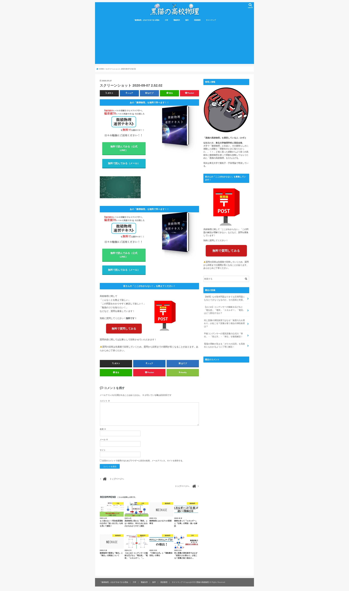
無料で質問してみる (124, 328)
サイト (103, 450)
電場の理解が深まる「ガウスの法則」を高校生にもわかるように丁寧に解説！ (224, 345)
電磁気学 (176, 20)
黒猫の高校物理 (202, 582)
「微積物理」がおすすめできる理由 (146, 20)
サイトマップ (211, 20)
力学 (166, 20)
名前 (103, 429)
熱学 (187, 20)
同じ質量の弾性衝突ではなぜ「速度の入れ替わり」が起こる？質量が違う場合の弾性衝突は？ (224, 323)
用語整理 (197, 20)
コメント (105, 401)
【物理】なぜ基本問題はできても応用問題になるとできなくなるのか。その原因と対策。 (224, 298)
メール (104, 439)
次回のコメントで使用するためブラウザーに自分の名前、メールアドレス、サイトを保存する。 (143, 460)
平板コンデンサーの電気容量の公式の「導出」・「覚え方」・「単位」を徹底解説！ (223, 335)
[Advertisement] (174, 43)
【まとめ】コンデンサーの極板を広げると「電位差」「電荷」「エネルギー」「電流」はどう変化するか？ (224, 310)
